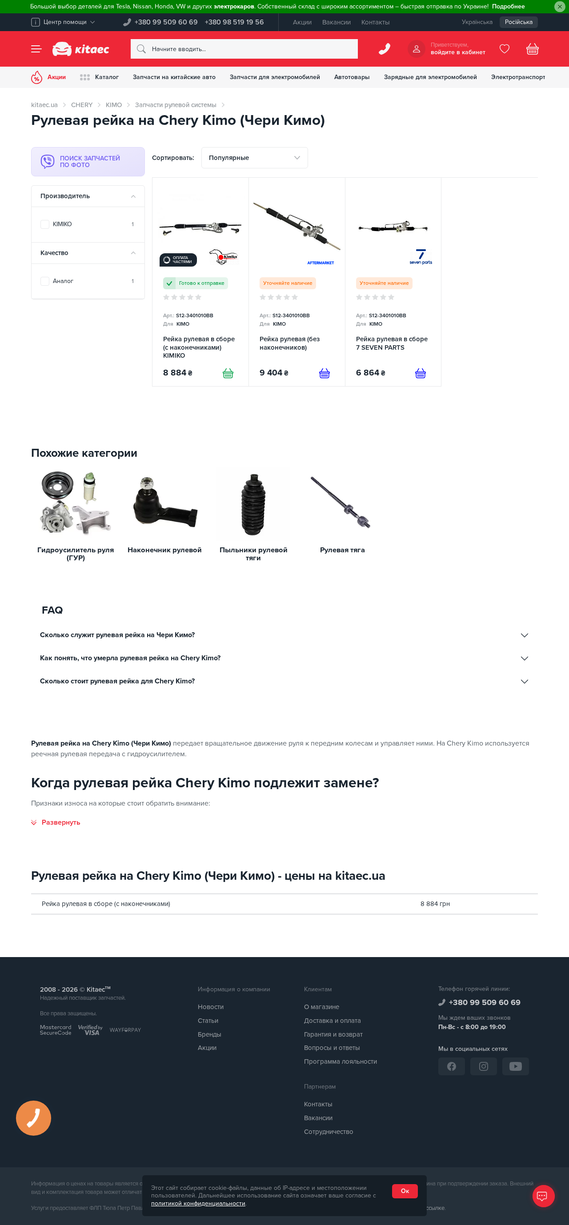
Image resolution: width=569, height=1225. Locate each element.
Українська (477, 22)
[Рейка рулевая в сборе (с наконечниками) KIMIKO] (200, 282)
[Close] (559, 6)
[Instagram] (483, 1066)
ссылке (435, 1208)
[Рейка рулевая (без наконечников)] (297, 282)
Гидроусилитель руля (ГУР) (75, 554)
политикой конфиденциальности (198, 1203)
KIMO (114, 105)
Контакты (375, 22)
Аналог (93, 281)
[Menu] (36, 49)
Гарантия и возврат (333, 1034)
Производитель (65, 196)
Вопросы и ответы (332, 1048)
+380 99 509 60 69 (166, 22)
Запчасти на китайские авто (174, 77)
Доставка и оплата (332, 1021)
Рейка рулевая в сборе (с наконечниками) (106, 904)
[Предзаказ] (324, 373)
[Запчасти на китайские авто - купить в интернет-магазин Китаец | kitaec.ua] (80, 49)
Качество (54, 253)
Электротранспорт (518, 77)
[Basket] (532, 49)
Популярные (229, 158)
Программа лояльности (340, 1061)
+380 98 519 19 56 (234, 22)
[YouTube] (515, 1066)
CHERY (81, 105)
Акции (302, 22)
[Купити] (228, 373)
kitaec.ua (44, 105)
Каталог (107, 77)
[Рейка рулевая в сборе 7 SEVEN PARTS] (393, 282)
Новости (211, 1007)
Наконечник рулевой (165, 550)
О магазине (321, 1007)
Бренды (209, 1034)
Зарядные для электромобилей (430, 77)
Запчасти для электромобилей (275, 77)
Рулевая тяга (342, 550)
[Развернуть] (55, 822)
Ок (405, 1191)
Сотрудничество (328, 1132)
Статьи (208, 1021)
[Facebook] (451, 1066)
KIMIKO (93, 224)
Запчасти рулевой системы (175, 105)
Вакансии (336, 22)
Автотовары (352, 77)
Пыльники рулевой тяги (254, 554)
